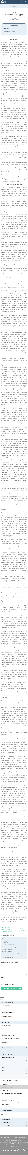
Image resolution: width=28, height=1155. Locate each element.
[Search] (22, 2)
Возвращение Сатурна (9, 31)
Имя (2, 977)
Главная (2, 5)
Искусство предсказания (21, 5)
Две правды (6, 28)
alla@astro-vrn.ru (14, 1143)
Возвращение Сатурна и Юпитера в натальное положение (7, 929)
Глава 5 (13, 6)
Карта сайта (14, 1146)
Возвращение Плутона (7, 957)
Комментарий (5, 964)
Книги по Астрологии (10, 5)
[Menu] (25, 2)
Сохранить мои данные (9, 984)
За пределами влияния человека (10, 938)
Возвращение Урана (7, 949)
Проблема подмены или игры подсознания (12, 947)
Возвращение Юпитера (23, 929)
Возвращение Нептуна (7, 951)
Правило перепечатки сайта (14, 1145)
